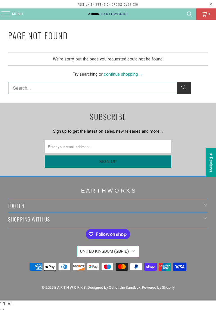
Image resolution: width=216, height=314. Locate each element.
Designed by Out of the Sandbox (113, 287)
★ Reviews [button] (210, 162)
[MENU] (3, 14)
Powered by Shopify (158, 287)
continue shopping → (123, 74)
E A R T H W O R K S (70, 287)
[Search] (189, 14)
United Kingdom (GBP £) (104, 251)
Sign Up (108, 161)
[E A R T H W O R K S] (108, 14)
